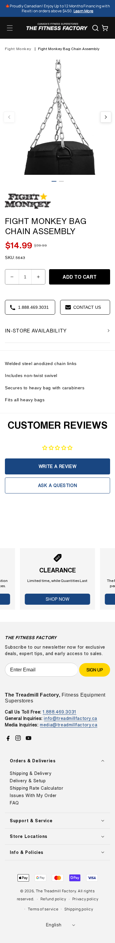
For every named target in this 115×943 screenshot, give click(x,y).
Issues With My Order (33, 795)
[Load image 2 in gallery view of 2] (61, 181)
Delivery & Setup (28, 780)
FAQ (14, 802)
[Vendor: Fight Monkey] (28, 208)
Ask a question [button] (57, 485)
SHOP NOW (57, 599)
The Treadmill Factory (56, 891)
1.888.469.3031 (59, 712)
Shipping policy (78, 909)
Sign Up (94, 670)
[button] (10, 28)
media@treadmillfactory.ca (68, 724)
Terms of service (43, 909)
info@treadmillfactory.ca (70, 718)
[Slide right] (105, 117)
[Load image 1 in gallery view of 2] (54, 181)
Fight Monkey (18, 48)
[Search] (95, 28)
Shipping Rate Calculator (36, 788)
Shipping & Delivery (31, 773)
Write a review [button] (57, 466)
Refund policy (53, 899)
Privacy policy (85, 899)
